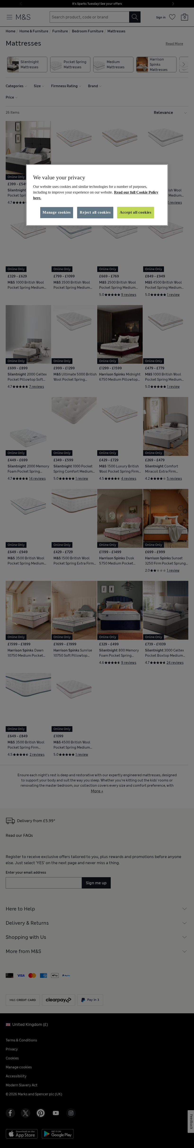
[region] (97, 195)
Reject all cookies (95, 212)
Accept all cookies (135, 212)
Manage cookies (57, 212)
